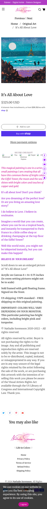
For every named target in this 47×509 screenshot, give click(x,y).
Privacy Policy (23, 459)
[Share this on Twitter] (3, 413)
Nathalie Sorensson (22, 481)
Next (29, 18)
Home (14, 24)
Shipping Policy (23, 471)
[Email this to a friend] (22, 413)
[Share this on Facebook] (10, 413)
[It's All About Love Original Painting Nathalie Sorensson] (23, 60)
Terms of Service (23, 463)
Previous (20, 18)
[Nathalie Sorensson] (23, 10)
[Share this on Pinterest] (16, 413)
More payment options (23, 142)
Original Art (29, 24)
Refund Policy (23, 467)
